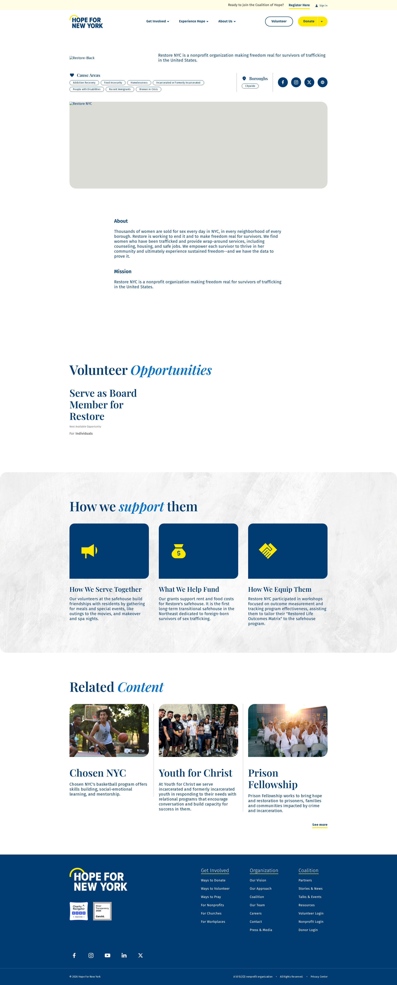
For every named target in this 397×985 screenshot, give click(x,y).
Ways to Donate (213, 880)
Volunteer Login (311, 913)
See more (320, 825)
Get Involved (156, 21)
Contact (256, 922)
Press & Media (261, 930)
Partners (305, 880)
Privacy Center (319, 976)
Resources (307, 905)
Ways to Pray (211, 897)
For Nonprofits (212, 905)
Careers (256, 913)
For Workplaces (213, 922)
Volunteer (279, 21)
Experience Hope (192, 21)
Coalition (257, 897)
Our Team (257, 905)
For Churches (211, 913)
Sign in (323, 5)
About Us (225, 21)
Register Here (299, 5)
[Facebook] (283, 82)
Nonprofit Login (311, 922)
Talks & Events (310, 897)
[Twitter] (309, 82)
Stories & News (311, 889)
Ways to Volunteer (215, 889)
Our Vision (258, 880)
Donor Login (308, 930)
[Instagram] (296, 82)
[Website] (323, 82)
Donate (308, 21)
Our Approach (261, 889)
